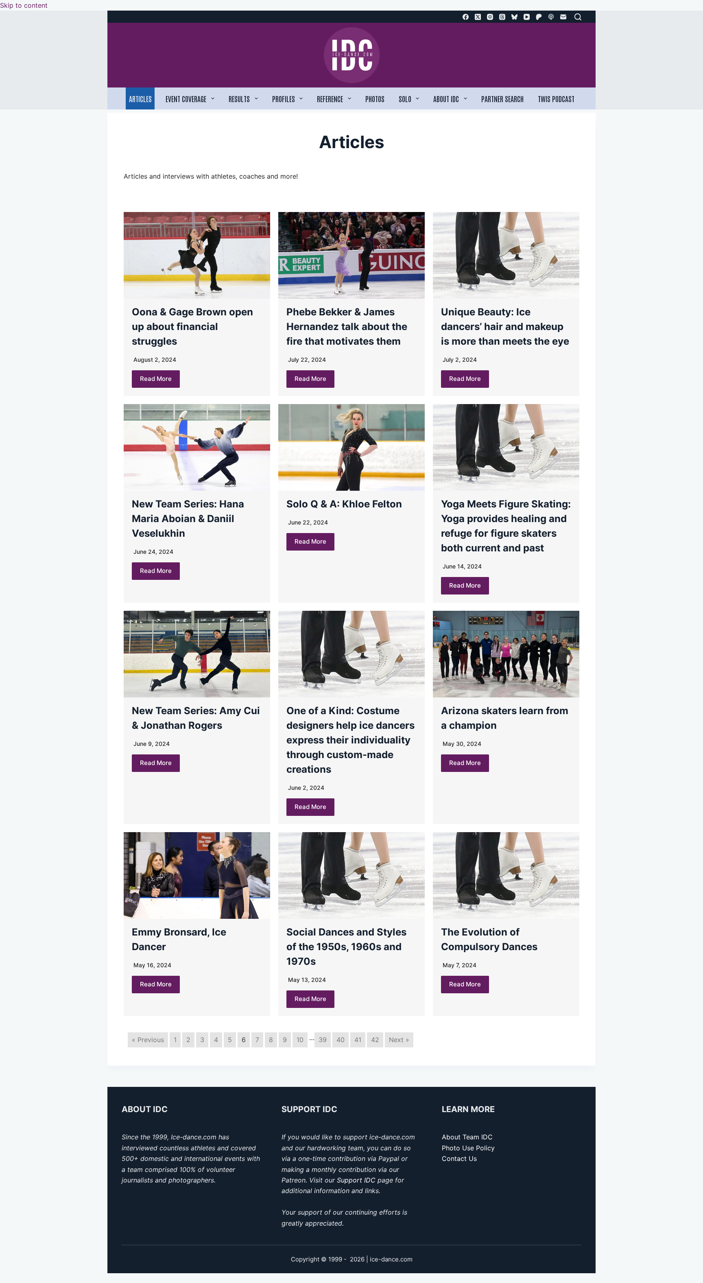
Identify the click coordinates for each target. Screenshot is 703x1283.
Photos (374, 98)
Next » (399, 1040)
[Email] (563, 17)
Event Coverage (186, 98)
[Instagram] (490, 17)
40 (340, 1040)
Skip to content (24, 5)
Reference (330, 98)
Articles (140, 98)
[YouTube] (527, 17)
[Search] (577, 16)
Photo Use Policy (468, 1148)
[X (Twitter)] (478, 17)
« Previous (148, 1040)
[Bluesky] (514, 17)
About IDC (446, 98)
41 (357, 1040)
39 (323, 1040)
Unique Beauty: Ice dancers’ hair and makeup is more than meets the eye (505, 326)
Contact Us (459, 1158)
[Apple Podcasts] (551, 17)
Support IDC (356, 1180)
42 (375, 1040)
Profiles (283, 98)
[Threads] (502, 17)
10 (300, 1040)
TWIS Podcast (556, 98)
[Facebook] (466, 17)
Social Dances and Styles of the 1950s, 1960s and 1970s (346, 946)
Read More (156, 378)
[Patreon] (539, 17)
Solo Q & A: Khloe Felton (344, 504)
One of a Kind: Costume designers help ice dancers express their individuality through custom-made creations (350, 740)
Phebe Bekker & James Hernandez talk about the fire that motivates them (346, 326)
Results (239, 98)
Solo (405, 98)
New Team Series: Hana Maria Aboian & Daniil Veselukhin (188, 518)
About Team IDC (467, 1137)
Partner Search (502, 98)
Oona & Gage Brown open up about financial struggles (192, 326)
